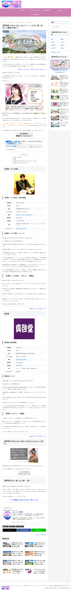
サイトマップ (34, 585)
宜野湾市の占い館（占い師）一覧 (20, 162)
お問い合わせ (26, 585)
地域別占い (6, 526)
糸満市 (62, 48)
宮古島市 (53, 48)
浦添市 (52, 42)
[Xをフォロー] (16, 522)
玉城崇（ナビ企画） (17, 157)
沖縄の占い (12, 526)
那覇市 (62, 39)
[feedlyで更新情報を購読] (22, 522)
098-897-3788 (19, 217)
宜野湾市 (53, 45)
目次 (22, 154)
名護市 (62, 45)
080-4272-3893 (19, 362)
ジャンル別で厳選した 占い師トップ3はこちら (24, 473)
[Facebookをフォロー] (18, 522)
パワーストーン (18, 585)
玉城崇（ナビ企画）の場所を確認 (24, 214)
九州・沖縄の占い (20, 526)
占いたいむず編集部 (17, 512)
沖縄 (52, 39)
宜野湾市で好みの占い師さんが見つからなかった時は (24, 161)
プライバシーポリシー (43, 585)
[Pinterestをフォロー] (20, 522)
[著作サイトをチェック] (13, 522)
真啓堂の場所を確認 (20, 359)
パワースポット (10, 585)
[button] (68, 27)
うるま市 (63, 42)
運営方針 (51, 585)
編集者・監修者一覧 (59, 585)
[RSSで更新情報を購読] (24, 522)
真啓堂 (14, 159)
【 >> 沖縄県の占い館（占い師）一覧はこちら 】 (24, 500)
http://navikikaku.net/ (20, 228)
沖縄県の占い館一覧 (55, 52)
